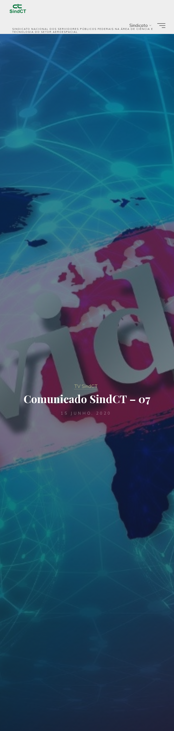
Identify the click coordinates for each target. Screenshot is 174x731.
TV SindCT (86, 386)
